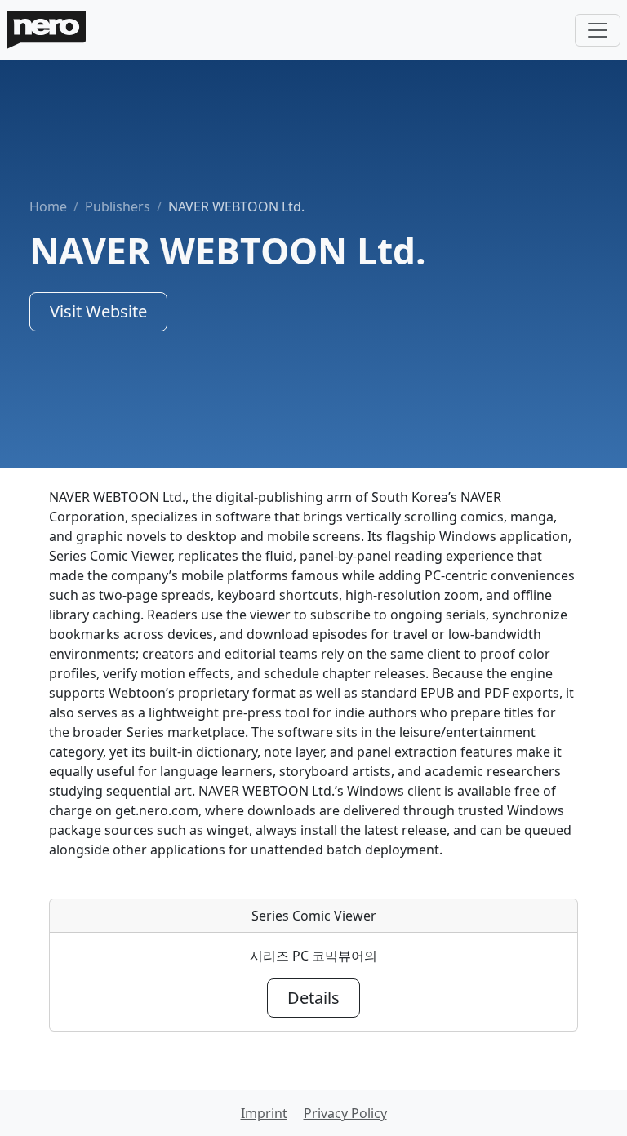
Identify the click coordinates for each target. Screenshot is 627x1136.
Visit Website (98, 311)
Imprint (264, 1113)
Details (313, 998)
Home (48, 206)
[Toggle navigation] (597, 30)
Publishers (117, 206)
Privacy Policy (345, 1113)
